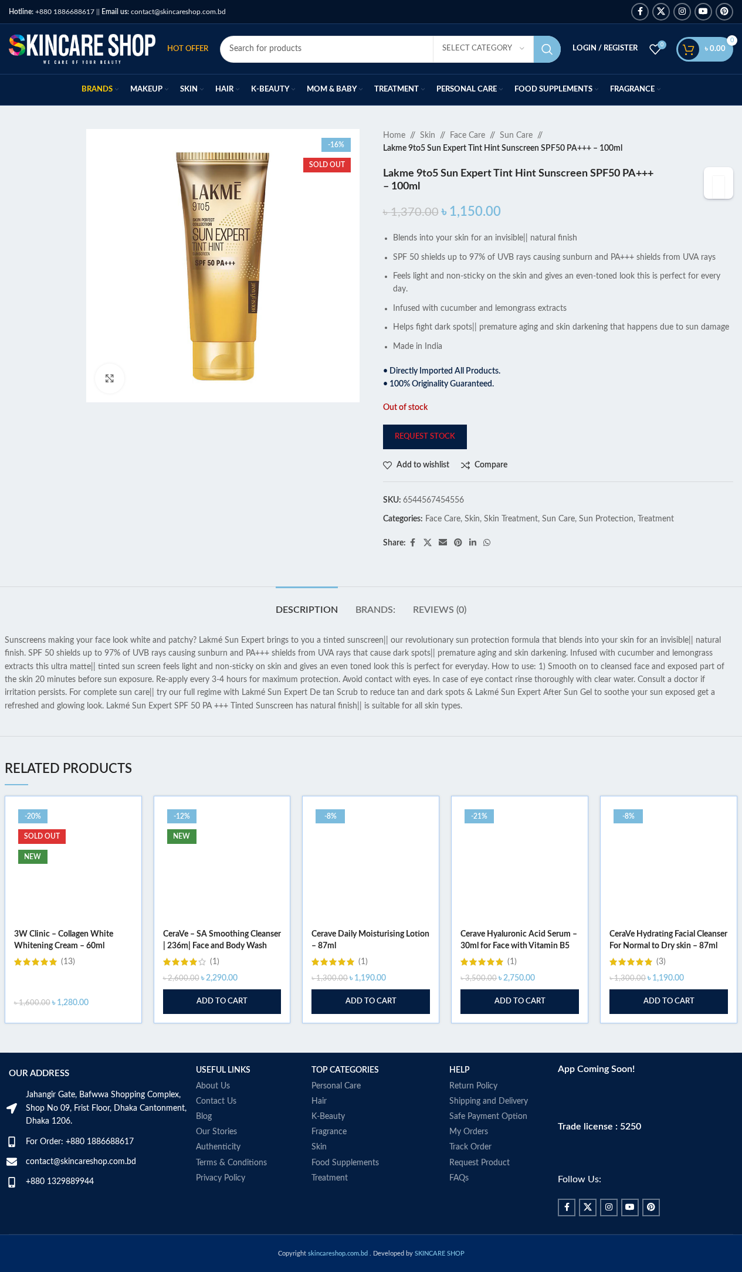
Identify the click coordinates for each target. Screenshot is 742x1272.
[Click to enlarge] (109, 378)
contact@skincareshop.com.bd (163, 11)
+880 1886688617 (51, 11)
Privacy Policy (220, 1178)
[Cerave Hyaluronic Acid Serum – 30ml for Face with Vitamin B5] (519, 864)
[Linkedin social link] (473, 543)
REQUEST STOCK (425, 436)
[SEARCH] (547, 49)
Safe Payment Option (488, 1116)
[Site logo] (82, 49)
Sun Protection (606, 519)
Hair (319, 1101)
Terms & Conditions (231, 1163)
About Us (213, 1086)
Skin (427, 135)
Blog (204, 1116)
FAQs (459, 1178)
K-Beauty (328, 1116)
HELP (459, 1070)
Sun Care (516, 135)
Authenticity (218, 1147)
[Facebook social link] (640, 12)
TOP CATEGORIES (345, 1070)
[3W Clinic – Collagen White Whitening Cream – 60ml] (73, 864)
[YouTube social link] (703, 12)
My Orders (468, 1132)
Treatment (656, 519)
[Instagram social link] (682, 12)
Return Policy (473, 1086)
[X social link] (661, 12)
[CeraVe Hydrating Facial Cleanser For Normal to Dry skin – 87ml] (668, 864)
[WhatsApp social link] (487, 543)
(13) (68, 962)
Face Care (467, 135)
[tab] (307, 604)
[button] (222, 1001)
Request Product (479, 1163)
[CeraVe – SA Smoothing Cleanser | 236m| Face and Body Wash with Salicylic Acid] (222, 864)
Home (394, 135)
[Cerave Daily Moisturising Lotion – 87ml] (370, 864)
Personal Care (336, 1086)
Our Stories (216, 1132)
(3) (661, 962)
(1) (214, 962)
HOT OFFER (187, 49)
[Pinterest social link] (724, 12)
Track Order (470, 1147)
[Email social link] (442, 543)
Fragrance (329, 1132)
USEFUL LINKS (223, 1070)
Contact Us (216, 1101)
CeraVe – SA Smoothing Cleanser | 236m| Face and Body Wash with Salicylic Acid (222, 945)
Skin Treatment (511, 519)
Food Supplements (345, 1163)
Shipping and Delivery (488, 1101)
